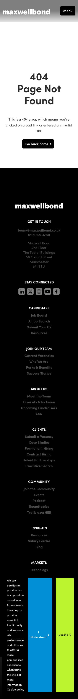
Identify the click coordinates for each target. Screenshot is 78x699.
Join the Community (39, 488)
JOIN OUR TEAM (39, 348)
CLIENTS (39, 429)
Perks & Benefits (39, 367)
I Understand (38, 634)
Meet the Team (39, 396)
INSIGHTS (39, 527)
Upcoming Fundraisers (39, 407)
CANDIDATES (39, 307)
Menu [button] (67, 10)
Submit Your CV (39, 326)
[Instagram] (39, 290)
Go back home (36, 143)
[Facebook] (56, 290)
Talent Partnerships (39, 459)
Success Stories (39, 373)
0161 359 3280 (39, 234)
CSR (39, 413)
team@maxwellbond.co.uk (39, 230)
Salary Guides (39, 540)
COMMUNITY (39, 481)
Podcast (39, 500)
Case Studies (39, 442)
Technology (39, 569)
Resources (39, 332)
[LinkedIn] (21, 290)
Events (39, 494)
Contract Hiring (39, 454)
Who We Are (39, 361)
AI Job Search (39, 321)
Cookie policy (15, 689)
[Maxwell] (39, 205)
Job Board (39, 315)
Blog (39, 546)
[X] (30, 290)
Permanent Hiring (39, 448)
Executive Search (39, 465)
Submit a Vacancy (39, 436)
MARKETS (39, 562)
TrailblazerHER (39, 512)
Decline (63, 635)
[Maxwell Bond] (26, 11)
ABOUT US (39, 388)
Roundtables (39, 506)
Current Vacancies (39, 355)
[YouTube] (47, 290)
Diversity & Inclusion (39, 401)
